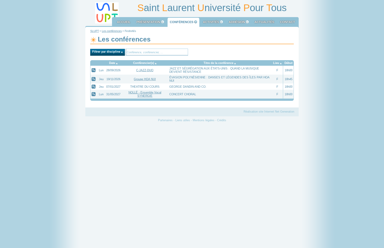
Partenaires (165, 120)
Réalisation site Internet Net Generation (269, 111)
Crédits (221, 120)
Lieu (276, 63)
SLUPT (94, 31)
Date (112, 63)
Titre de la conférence (218, 63)
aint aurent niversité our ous (212, 7)
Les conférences (112, 31)
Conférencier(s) (143, 63)
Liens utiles (182, 120)
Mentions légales (203, 120)
